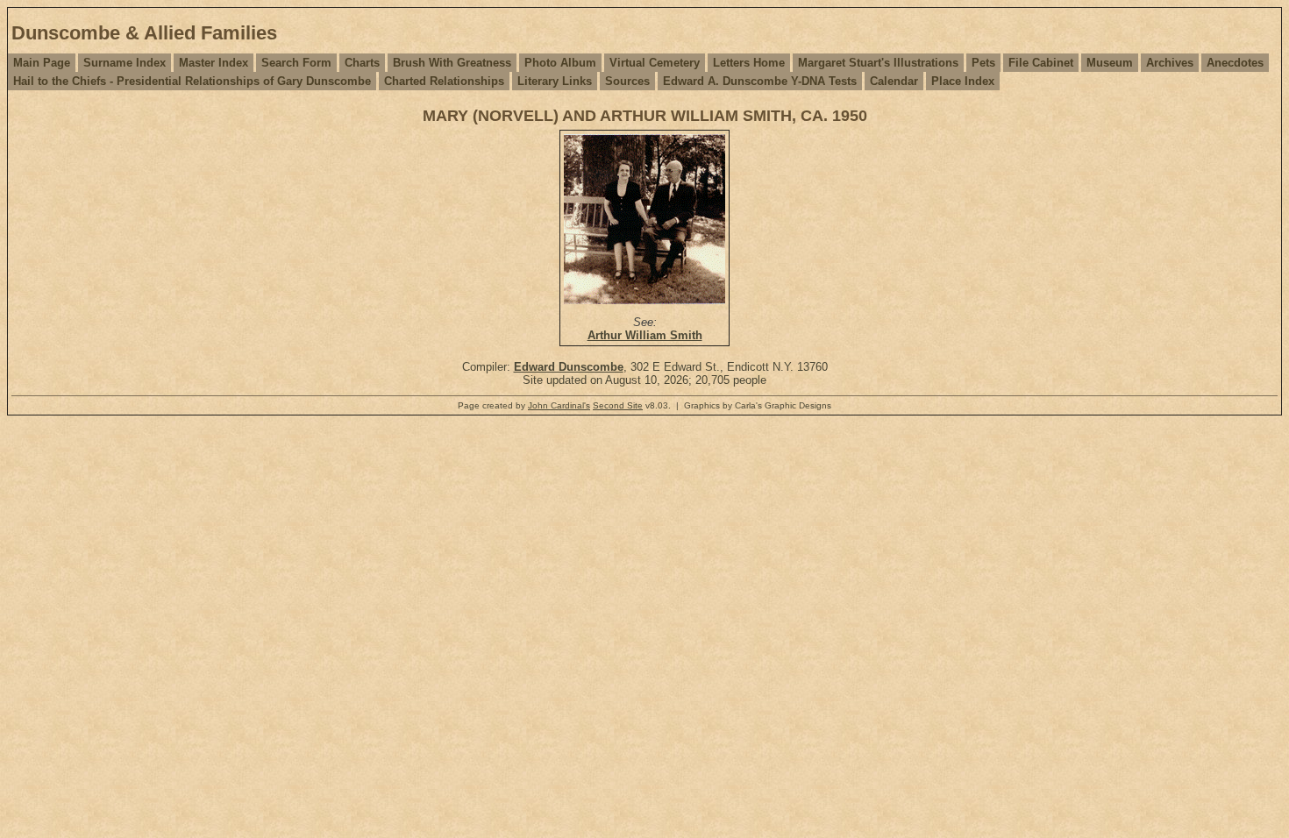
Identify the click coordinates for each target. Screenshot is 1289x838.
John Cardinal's (559, 405)
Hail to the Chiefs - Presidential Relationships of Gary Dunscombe (192, 81)
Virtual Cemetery (654, 62)
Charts (362, 62)
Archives (1169, 62)
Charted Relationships (444, 81)
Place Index (962, 81)
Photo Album (560, 62)
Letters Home (749, 62)
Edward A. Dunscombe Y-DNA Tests (760, 81)
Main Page (41, 62)
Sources (627, 81)
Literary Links (554, 81)
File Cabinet (1040, 62)
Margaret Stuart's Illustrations (878, 62)
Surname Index (124, 62)
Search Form (296, 62)
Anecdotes (1235, 62)
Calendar (894, 81)
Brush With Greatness (452, 62)
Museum (1109, 62)
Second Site (618, 405)
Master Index (213, 62)
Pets (983, 62)
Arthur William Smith (645, 335)
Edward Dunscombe (568, 366)
